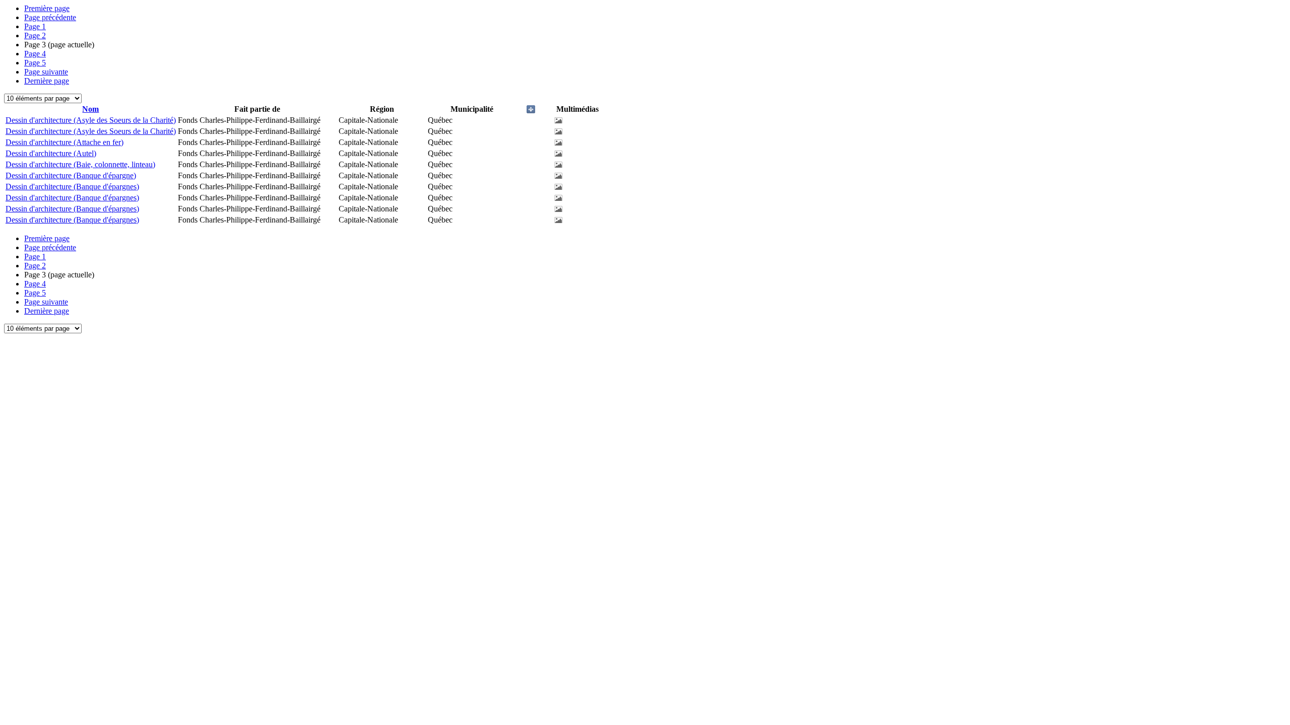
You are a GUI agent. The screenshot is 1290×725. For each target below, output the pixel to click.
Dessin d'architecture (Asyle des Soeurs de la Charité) (91, 120)
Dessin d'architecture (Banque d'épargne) (71, 175)
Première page (47, 8)
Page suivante (46, 71)
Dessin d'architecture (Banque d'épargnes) (72, 186)
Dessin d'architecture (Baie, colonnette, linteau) (80, 164)
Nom (90, 109)
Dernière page (46, 81)
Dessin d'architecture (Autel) (51, 153)
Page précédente (50, 17)
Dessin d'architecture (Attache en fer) (64, 142)
